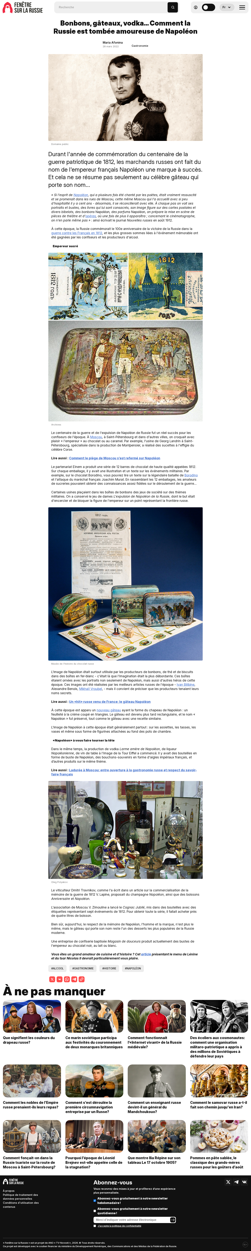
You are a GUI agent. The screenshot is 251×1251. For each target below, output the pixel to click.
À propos (9, 1190)
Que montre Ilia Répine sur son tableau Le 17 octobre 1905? (154, 1160)
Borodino (191, 475)
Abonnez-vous (113, 1182)
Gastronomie (140, 45)
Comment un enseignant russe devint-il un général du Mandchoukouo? (154, 1107)
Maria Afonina (113, 42)
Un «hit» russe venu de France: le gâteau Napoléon (110, 702)
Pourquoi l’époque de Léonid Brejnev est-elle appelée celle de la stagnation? (93, 1162)
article (146, 954)
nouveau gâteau (109, 710)
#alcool (57, 968)
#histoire (109, 968)
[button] (165, 5)
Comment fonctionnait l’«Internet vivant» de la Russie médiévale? (155, 1042)
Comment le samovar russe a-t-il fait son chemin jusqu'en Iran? (218, 1104)
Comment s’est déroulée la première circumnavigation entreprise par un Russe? (89, 1107)
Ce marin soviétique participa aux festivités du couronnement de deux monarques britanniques (94, 1042)
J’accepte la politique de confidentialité (119, 1226)
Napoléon (80, 195)
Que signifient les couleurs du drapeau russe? (29, 1040)
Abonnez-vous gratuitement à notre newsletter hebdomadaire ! (132, 1201)
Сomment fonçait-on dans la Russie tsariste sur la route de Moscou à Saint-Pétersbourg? (29, 1162)
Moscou (96, 437)
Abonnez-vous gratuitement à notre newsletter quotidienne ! (132, 1211)
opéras (90, 216)
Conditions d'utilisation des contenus (21, 1204)
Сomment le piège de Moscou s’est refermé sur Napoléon (114, 458)
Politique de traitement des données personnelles (20, 1196)
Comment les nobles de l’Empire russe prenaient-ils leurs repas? (30, 1104)
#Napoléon (133, 968)
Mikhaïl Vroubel (90, 689)
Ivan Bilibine (185, 684)
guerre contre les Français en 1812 (76, 233)
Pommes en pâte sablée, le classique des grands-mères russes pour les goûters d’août (216, 1162)
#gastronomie (83, 968)
